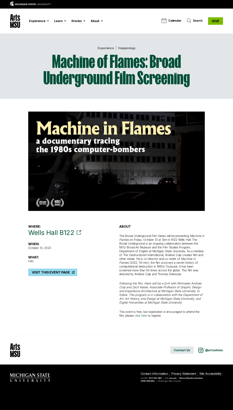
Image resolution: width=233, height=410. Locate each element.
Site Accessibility (210, 373)
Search (198, 20)
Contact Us (182, 350)
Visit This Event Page (51, 272)
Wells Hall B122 (51, 233)
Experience (106, 48)
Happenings (126, 48)
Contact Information (154, 373)
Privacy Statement (183, 373)
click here (141, 315)
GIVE (215, 21)
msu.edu (173, 378)
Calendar (174, 20)
